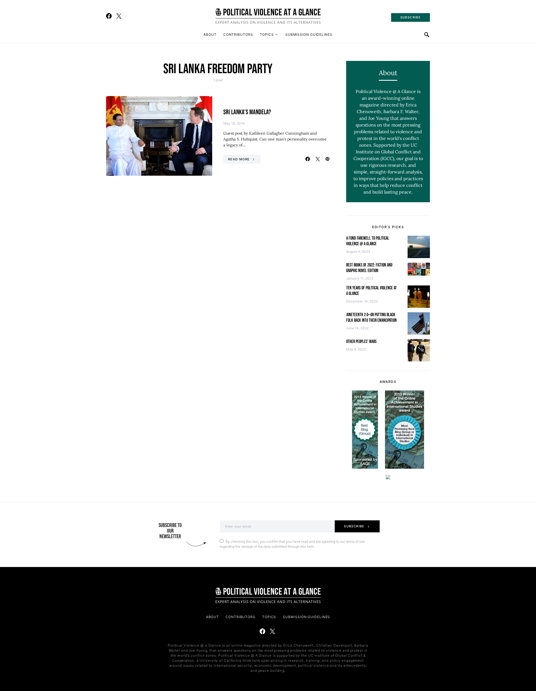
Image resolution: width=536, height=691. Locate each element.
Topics (267, 34)
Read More (239, 159)
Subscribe (354, 526)
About (210, 34)
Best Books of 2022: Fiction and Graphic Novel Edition (369, 268)
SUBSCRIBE (410, 17)
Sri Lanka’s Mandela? (247, 112)
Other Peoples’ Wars (361, 341)
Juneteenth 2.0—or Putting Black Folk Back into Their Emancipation (371, 317)
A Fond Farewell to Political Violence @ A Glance (367, 241)
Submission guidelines (308, 34)
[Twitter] (119, 16)
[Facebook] (109, 16)
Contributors (238, 34)
